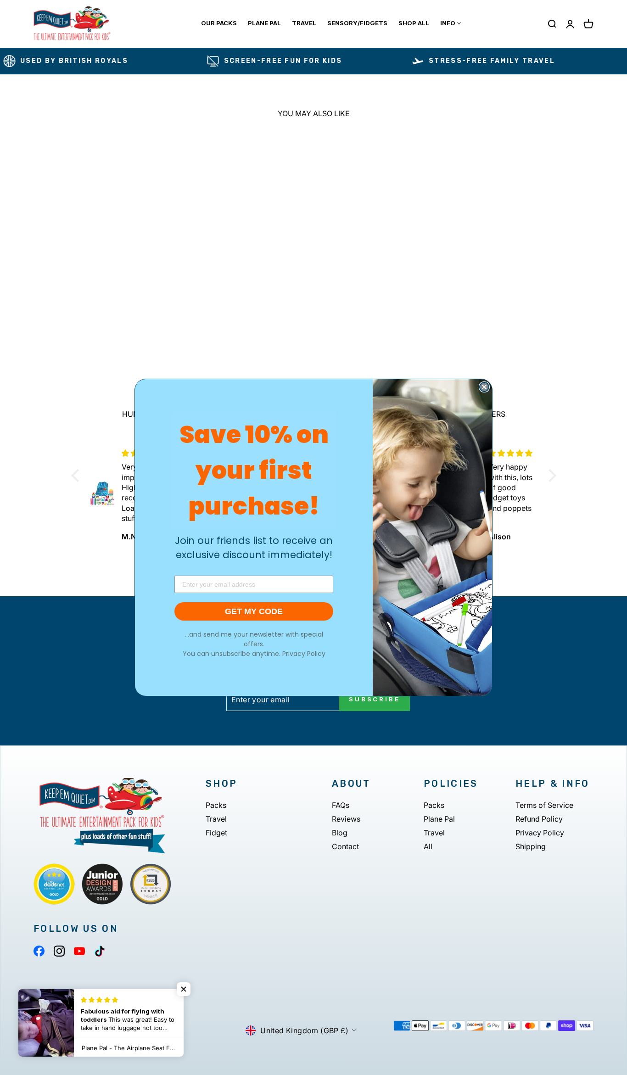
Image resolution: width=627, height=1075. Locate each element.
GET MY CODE (254, 611)
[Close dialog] (484, 387)
